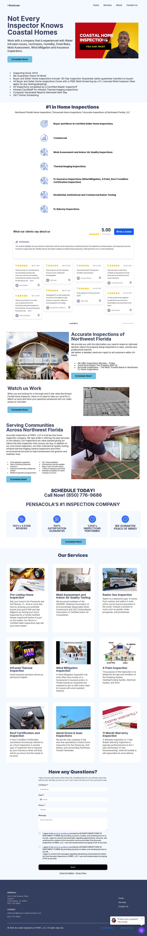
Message (42, 815)
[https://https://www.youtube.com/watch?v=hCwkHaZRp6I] (106, 401)
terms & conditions (61, 833)
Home (96, 5)
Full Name (43, 785)
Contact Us (132, 5)
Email (41, 795)
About (119, 5)
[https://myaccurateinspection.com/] (13, 5)
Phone (42, 805)
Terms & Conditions (66, 873)
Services (107, 5)
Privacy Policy (81, 873)
